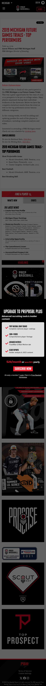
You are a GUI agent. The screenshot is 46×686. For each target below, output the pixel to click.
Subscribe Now (23, 369)
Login (22, 375)
